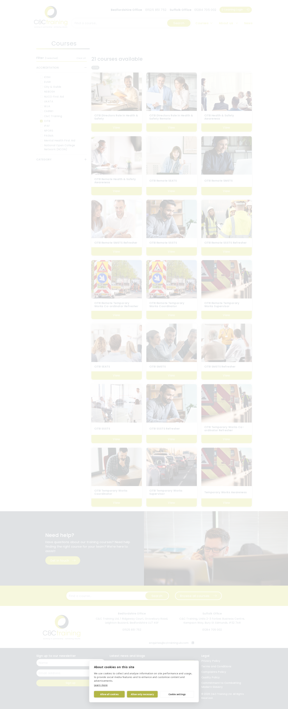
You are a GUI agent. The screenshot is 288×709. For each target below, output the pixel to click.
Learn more (101, 685)
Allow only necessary (142, 694)
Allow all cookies (109, 694)
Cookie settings (177, 694)
